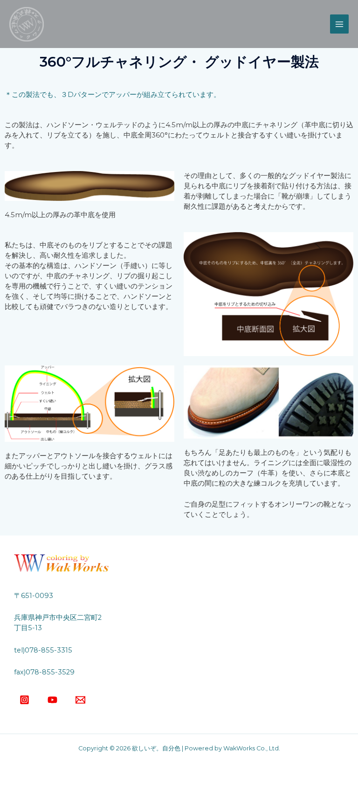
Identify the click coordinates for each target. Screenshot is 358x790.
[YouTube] (52, 699)
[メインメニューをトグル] (339, 23)
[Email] (80, 699)
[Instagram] (24, 699)
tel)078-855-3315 (43, 650)
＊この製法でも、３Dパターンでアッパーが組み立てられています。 (112, 94)
